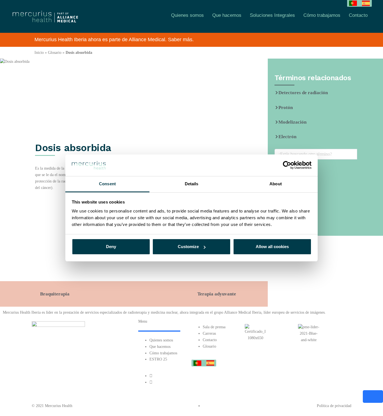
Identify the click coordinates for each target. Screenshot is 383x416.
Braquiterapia (55, 294)
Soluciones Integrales (272, 15)
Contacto (358, 15)
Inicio (39, 52)
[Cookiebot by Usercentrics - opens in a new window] (287, 165)
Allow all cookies (272, 246)
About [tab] (275, 183)
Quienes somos (187, 15)
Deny (111, 246)
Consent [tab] (107, 183)
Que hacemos (226, 15)
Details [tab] (192, 183)
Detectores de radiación (303, 92)
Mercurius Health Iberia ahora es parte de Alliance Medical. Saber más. (114, 39)
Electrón (287, 136)
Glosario (54, 52)
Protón (285, 107)
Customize (188, 246)
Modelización (292, 122)
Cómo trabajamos (321, 15)
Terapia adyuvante (216, 294)
